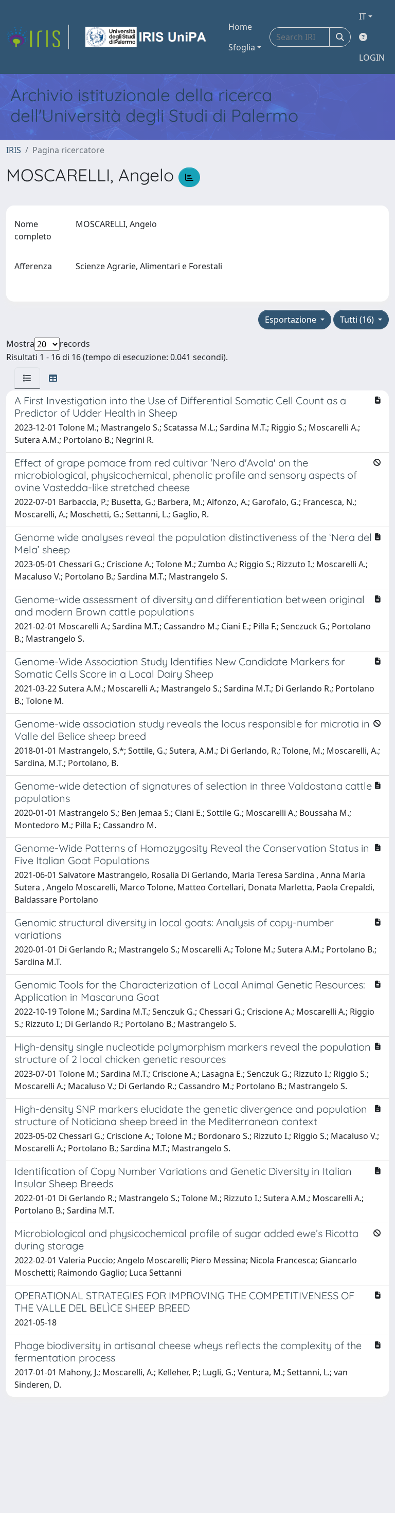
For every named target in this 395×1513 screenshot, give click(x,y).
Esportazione (291, 319)
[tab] (27, 378)
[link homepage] (37, 37)
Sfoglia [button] (241, 47)
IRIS (13, 150)
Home (240, 26)
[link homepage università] (146, 37)
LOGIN (372, 57)
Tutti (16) (358, 319)
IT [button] (362, 16)
